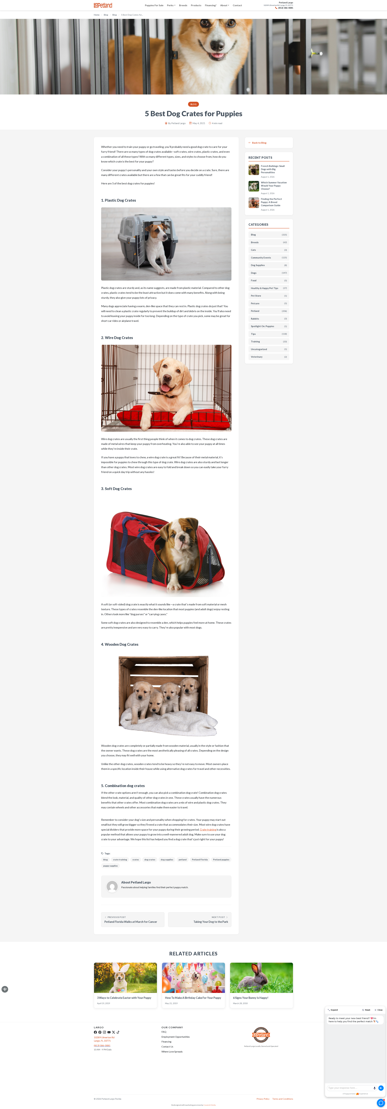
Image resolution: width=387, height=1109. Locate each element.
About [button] (223, 5)
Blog (106, 14)
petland (183, 859)
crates (135, 859)
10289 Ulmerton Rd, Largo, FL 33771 (278, 5)
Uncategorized (269, 349)
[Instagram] (104, 1032)
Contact (237, 5)
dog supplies (167, 859)
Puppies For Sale (154, 5)
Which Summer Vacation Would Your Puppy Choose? (274, 185)
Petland (269, 311)
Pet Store (269, 295)
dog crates (149, 859)
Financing (166, 1041)
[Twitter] (113, 1032)
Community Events (269, 257)
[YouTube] (109, 1032)
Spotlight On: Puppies (269, 326)
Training (269, 341)
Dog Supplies (269, 265)
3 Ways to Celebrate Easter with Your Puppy (124, 997)
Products (196, 5)
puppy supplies (110, 865)
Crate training (208, 829)
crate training (120, 859)
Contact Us (167, 1046)
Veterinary (269, 356)
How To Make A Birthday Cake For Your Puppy (193, 997)
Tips (269, 334)
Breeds (183, 5)
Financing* (211, 5)
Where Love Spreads (172, 1051)
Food (269, 280)
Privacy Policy (263, 1099)
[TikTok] (118, 1032)
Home (96, 14)
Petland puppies (221, 859)
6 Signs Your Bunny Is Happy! (250, 997)
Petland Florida (200, 859)
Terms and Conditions (282, 1099)
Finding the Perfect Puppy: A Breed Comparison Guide (271, 202)
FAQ (163, 1031)
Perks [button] (170, 5)
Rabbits (269, 318)
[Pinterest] (99, 1032)
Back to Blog (259, 142)
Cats (269, 249)
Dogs (269, 272)
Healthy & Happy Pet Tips (269, 288)
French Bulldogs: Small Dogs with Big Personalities (273, 169)
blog (105, 859)
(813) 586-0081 (285, 8)
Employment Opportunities (175, 1036)
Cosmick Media (209, 1105)
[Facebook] (95, 1032)
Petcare (269, 303)
